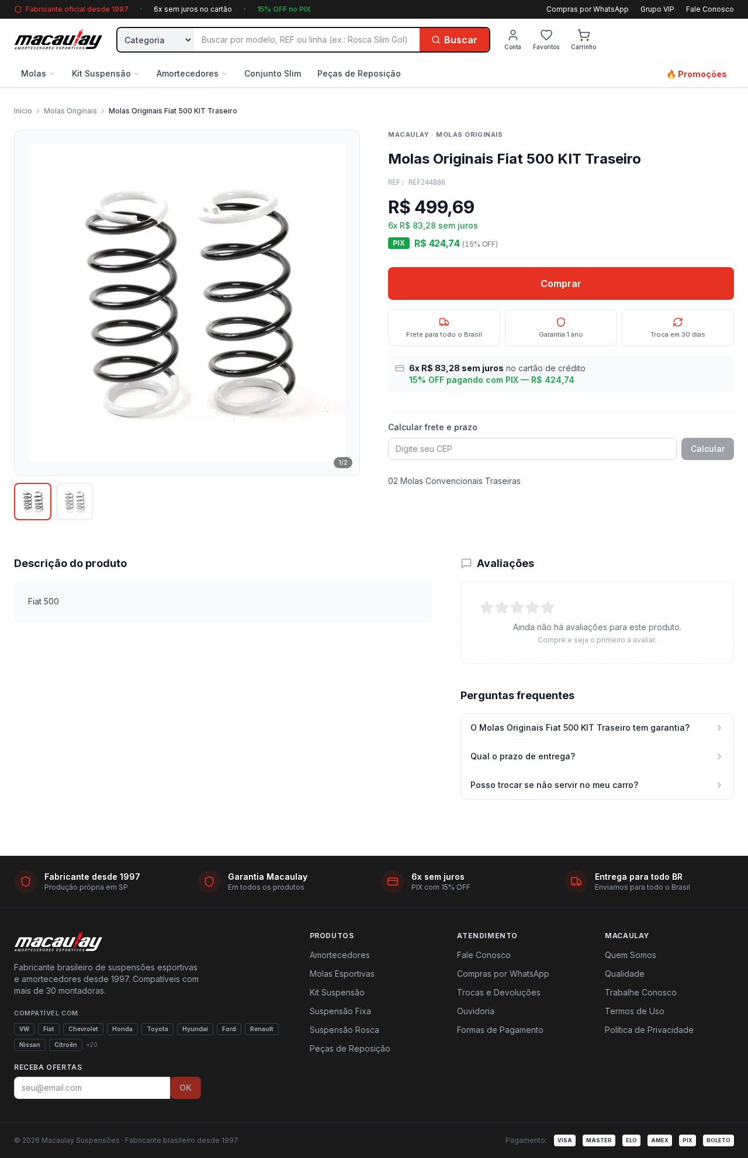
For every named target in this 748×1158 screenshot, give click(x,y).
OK (185, 1088)
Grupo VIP (657, 9)
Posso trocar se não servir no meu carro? (554, 785)
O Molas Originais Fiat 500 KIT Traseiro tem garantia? (580, 727)
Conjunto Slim (272, 73)
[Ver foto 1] (32, 501)
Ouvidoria (475, 1011)
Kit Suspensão (101, 73)
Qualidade (625, 974)
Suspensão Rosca (344, 1030)
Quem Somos (630, 955)
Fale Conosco (710, 9)
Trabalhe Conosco (641, 992)
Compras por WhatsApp (587, 9)
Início (23, 110)
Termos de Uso (634, 1011)
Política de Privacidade (649, 1030)
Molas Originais (70, 110)
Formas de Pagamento (500, 1030)
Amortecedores (188, 73)
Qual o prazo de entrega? (522, 756)
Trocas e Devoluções (499, 992)
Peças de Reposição (359, 73)
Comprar (561, 283)
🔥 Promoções (696, 74)
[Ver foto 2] (75, 501)
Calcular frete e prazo (432, 427)
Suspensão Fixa (340, 1011)
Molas (33, 73)
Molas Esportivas (342, 974)
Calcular (708, 449)
